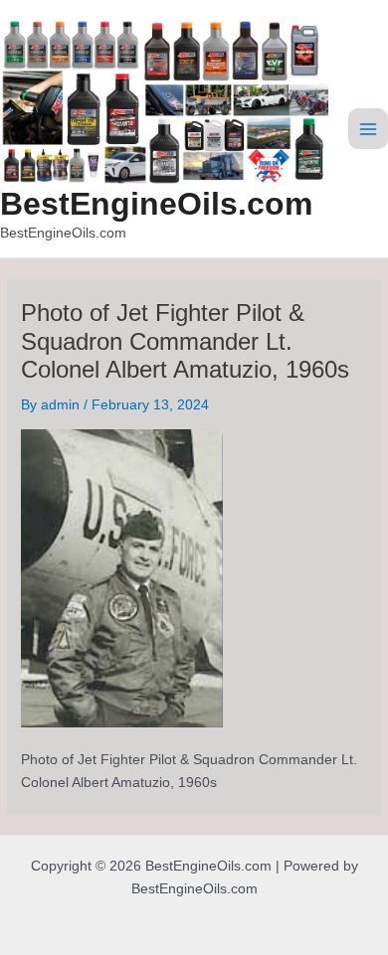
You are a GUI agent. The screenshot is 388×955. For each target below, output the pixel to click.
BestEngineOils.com (156, 204)
